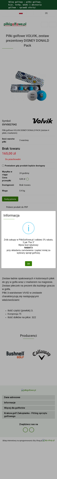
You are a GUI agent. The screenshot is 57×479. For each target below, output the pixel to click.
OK (28, 263)
